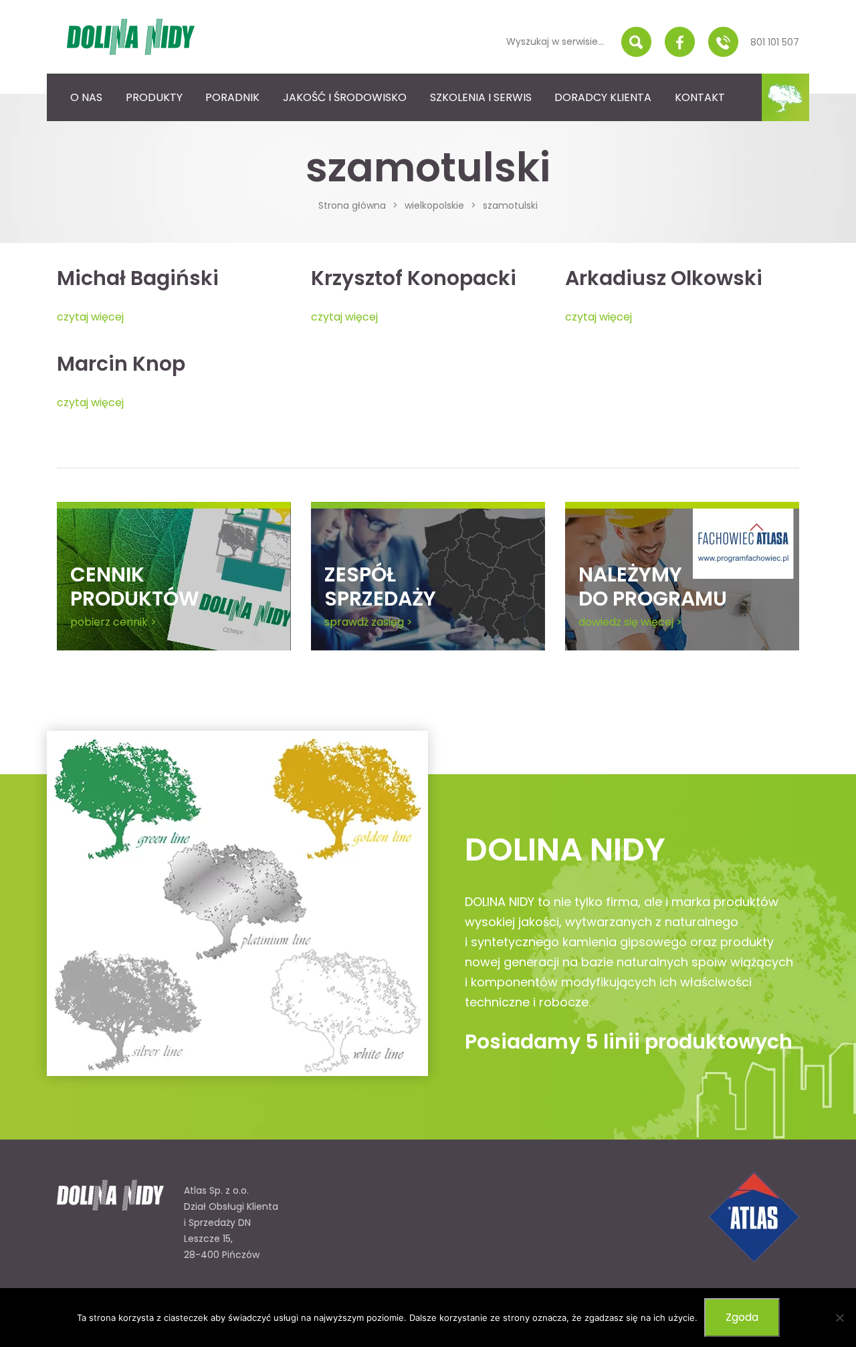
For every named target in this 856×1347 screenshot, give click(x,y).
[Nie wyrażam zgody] (839, 1317)
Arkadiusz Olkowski (663, 278)
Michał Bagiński (138, 278)
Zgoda (742, 1317)
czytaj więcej (90, 317)
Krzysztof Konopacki (413, 278)
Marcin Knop (121, 363)
